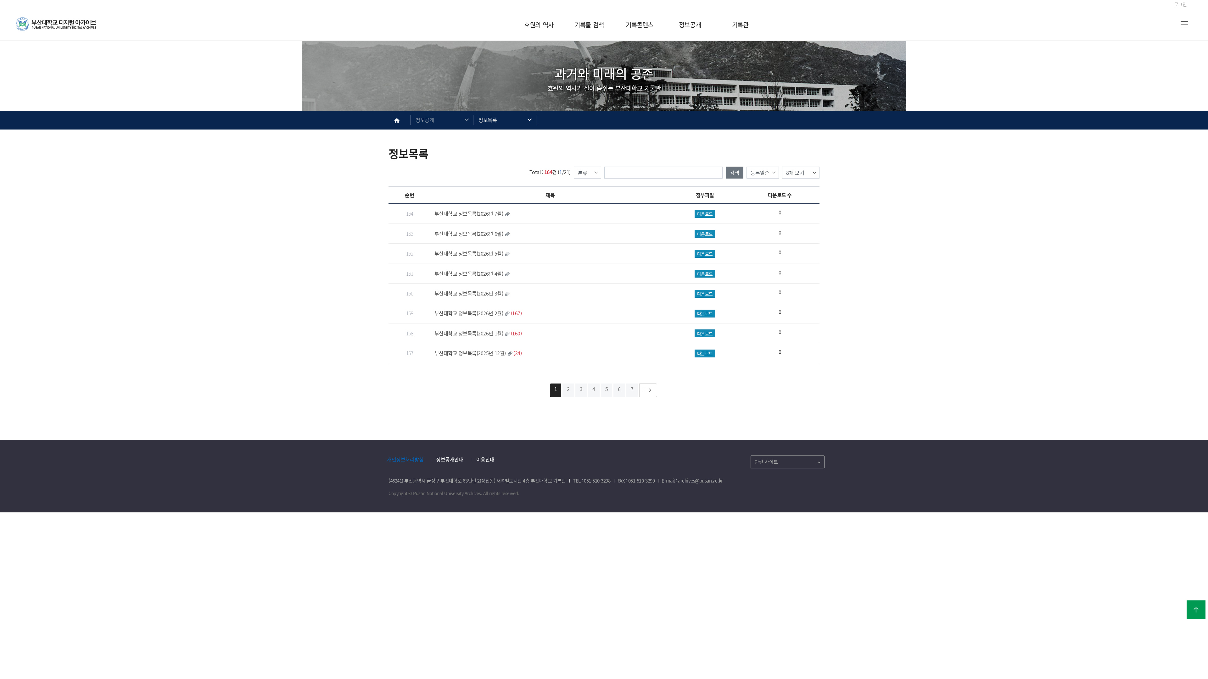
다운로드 (705, 214)
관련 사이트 (766, 461)
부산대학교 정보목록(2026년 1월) (468, 333)
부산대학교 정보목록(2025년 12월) (470, 353)
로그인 (1180, 4)
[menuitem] (539, 25)
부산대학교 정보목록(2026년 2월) (468, 313)
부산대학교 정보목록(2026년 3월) (468, 293)
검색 (734, 172)
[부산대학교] (57, 25)
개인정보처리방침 (405, 459)
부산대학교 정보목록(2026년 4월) (468, 273)
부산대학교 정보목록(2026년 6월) (468, 233)
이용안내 (485, 459)
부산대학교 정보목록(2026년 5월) (468, 253)
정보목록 (487, 120)
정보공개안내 (449, 459)
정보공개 (425, 120)
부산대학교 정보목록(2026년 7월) (468, 213)
